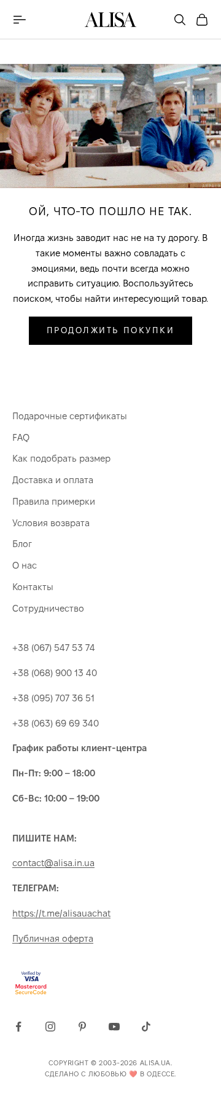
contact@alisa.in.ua (53, 863)
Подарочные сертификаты (69, 416)
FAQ (20, 437)
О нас (24, 565)
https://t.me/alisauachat (61, 913)
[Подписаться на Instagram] (50, 1026)
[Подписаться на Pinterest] (82, 1026)
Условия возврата (51, 523)
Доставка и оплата (52, 480)
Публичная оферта (52, 938)
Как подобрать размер (61, 458)
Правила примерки (53, 501)
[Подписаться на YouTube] (114, 1026)
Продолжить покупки (110, 330)
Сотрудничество (48, 608)
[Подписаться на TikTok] (146, 1026)
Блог (22, 543)
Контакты (32, 587)
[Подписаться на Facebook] (18, 1026)
